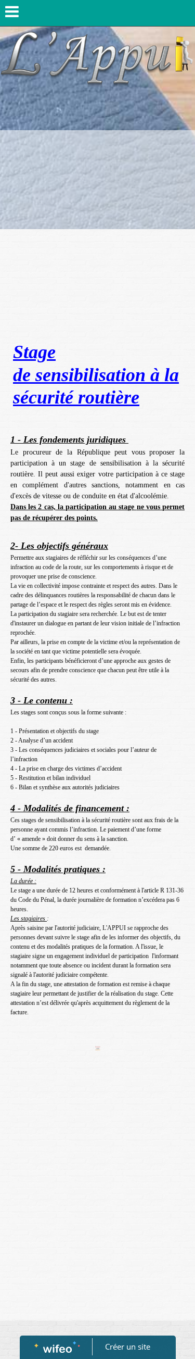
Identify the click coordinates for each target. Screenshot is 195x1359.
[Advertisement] (97, 233)
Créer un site (127, 1346)
